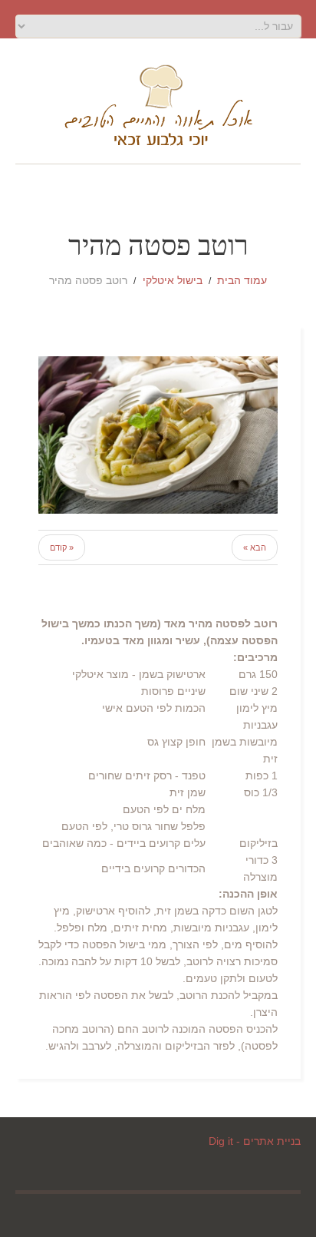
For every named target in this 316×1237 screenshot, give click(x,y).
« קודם (62, 547)
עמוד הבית (242, 280)
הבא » (254, 547)
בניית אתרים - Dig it (255, 1141)
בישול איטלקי (172, 280)
